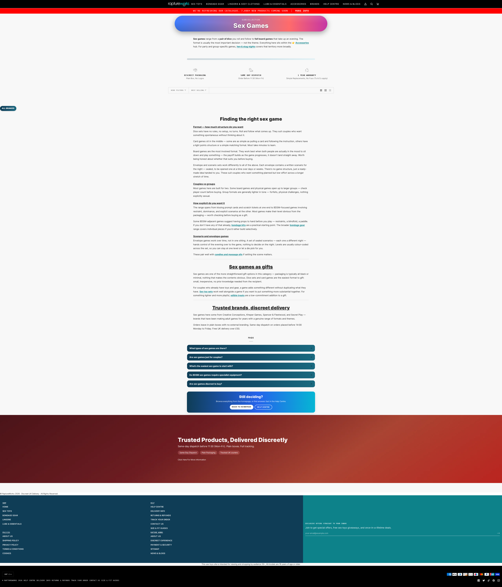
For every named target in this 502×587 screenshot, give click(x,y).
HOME (5, 507)
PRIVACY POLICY (10, 545)
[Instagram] (498, 580)
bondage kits (239, 225)
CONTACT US (157, 524)
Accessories (302, 42)
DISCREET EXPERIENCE (161, 540)
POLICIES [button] (6, 532)
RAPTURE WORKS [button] (157, 532)
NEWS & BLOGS (158, 553)
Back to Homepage (241, 407)
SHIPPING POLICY (10, 540)
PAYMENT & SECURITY (161, 545)
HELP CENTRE (157, 507)
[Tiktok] (488, 580)
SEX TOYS (7, 511)
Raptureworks (10, 580)
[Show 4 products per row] (331, 90)
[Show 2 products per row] (321, 90)
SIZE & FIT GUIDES (159, 528)
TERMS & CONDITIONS (13, 549)
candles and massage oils (228, 254)
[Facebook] (479, 580)
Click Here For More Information (192, 460)
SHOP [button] (4, 503)
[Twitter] (484, 580)
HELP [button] (152, 503)
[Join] (496, 533)
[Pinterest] (493, 580)
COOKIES (6, 553)
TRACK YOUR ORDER (160, 519)
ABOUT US (7, 536)
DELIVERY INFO (158, 511)
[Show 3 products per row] (325, 90)
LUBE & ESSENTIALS (11, 524)
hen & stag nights (246, 46)
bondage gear (297, 225)
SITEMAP (155, 549)
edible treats (237, 295)
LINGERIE (6, 519)
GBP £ (7, 574)
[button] (196, 4)
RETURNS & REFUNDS (161, 515)
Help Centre (263, 407)
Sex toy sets (206, 291)
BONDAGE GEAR (10, 515)
